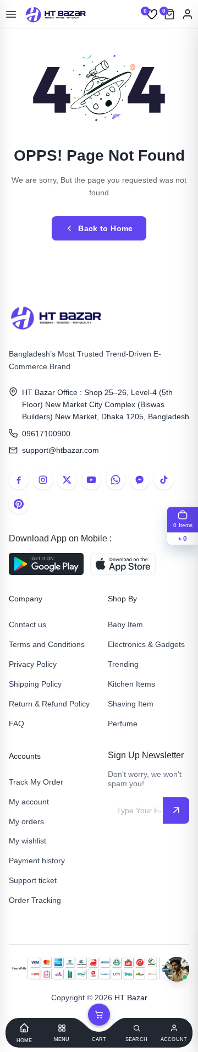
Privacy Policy (33, 664)
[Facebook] (19, 480)
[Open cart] (99, 1015)
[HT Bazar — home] (56, 14)
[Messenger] (140, 480)
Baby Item (125, 624)
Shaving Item (130, 703)
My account (29, 801)
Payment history (37, 860)
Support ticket (33, 880)
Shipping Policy (35, 684)
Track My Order (36, 781)
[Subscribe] (176, 810)
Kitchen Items (131, 684)
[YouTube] (91, 480)
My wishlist (27, 840)
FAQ (16, 723)
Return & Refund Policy (49, 703)
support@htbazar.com (60, 450)
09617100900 (46, 433)
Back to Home (105, 228)
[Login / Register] (188, 14)
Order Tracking (35, 900)
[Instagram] (43, 480)
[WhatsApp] (115, 480)
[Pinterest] (19, 504)
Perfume (123, 723)
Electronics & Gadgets (146, 644)
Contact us (27, 624)
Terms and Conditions (47, 644)
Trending (123, 664)
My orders (26, 821)
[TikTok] (164, 480)
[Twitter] (67, 480)
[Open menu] (11, 14)
